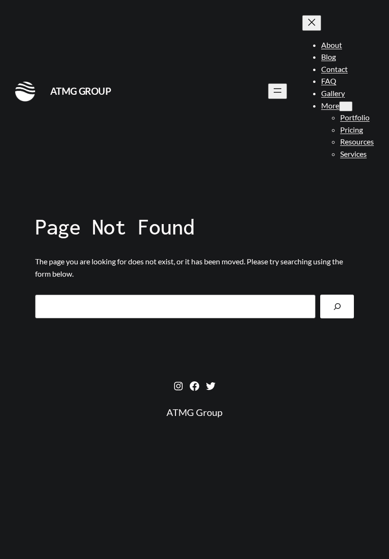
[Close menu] (311, 23)
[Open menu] (277, 91)
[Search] (337, 306)
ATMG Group (80, 91)
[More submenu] (345, 106)
